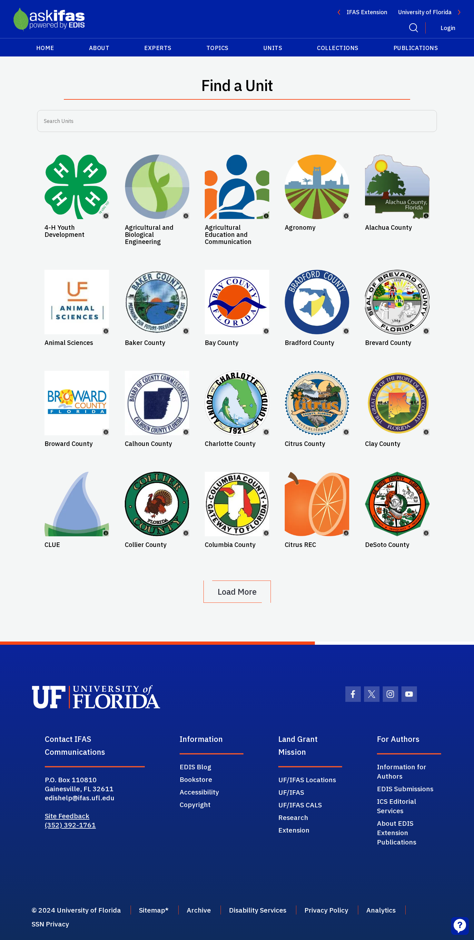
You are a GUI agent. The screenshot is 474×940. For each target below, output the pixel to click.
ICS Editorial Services (396, 806)
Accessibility (199, 791)
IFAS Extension (367, 12)
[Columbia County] (237, 504)
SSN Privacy (50, 923)
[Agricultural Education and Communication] (237, 187)
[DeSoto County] (397, 504)
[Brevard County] (397, 302)
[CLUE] (76, 504)
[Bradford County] (317, 302)
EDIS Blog (195, 766)
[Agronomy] (317, 187)
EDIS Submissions (405, 788)
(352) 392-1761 (70, 824)
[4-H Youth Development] (76, 187)
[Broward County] (76, 403)
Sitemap (152, 910)
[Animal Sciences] (76, 302)
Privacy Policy (326, 910)
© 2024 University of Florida (76, 910)
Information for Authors (401, 771)
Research (293, 817)
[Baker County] (157, 302)
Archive (199, 910)
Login (447, 28)
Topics (217, 48)
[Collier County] (157, 504)
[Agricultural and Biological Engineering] (157, 187)
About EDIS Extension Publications (396, 832)
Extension (294, 829)
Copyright (195, 804)
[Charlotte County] (237, 403)
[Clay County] (397, 403)
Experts (158, 48)
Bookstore (196, 779)
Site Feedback (67, 815)
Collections (338, 48)
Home (45, 48)
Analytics (381, 910)
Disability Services (257, 910)
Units (272, 48)
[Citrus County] (317, 403)
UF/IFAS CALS (300, 804)
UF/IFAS (291, 792)
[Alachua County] (397, 187)
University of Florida (424, 12)
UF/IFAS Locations (307, 779)
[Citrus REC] (317, 504)
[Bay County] (237, 302)
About (99, 48)
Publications (415, 48)
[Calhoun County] (157, 403)
